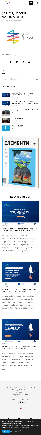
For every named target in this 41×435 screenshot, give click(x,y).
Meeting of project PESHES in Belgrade (25, 110)
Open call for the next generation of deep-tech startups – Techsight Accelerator (20, 230)
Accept (6, 431)
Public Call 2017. (17, 126)
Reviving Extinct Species (20, 118)
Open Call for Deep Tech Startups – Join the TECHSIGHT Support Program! (25, 94)
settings (25, 427)
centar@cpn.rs (20, 402)
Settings (16, 431)
